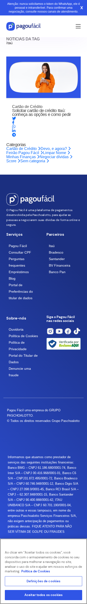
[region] (43, 571)
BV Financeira (59, 265)
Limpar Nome (55, 153)
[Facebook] (68, 331)
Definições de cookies (44, 581)
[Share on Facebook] (13, 123)
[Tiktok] (77, 331)
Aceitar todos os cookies (43, 595)
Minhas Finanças (21, 157)
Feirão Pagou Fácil (23, 153)
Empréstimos (19, 272)
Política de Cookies (23, 336)
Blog (12, 278)
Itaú (52, 246)
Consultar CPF (20, 252)
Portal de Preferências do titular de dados (21, 291)
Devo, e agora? (54, 149)
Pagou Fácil (18, 246)
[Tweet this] (14, 118)
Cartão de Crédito (22, 149)
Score (11, 161)
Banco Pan (57, 272)
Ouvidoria (16, 329)
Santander (57, 259)
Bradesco (56, 252)
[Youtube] (59, 331)
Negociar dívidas (55, 157)
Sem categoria (33, 161)
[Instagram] (50, 331)
